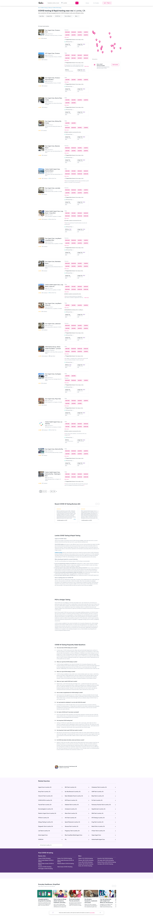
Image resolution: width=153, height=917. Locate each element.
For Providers (96, 3)
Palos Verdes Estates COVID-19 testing (45, 861)
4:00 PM (80, 79)
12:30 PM (80, 351)
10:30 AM (73, 32)
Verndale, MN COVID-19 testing (105, 864)
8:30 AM (86, 55)
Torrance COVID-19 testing (44, 866)
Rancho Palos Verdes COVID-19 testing (45, 864)
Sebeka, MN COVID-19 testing (85, 864)
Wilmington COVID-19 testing (45, 868)
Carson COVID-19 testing (44, 858)
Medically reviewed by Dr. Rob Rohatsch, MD (68, 766)
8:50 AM (73, 58)
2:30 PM (73, 35)
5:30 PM (73, 102)
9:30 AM (80, 171)
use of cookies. (92, 912)
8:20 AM (80, 55)
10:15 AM (74, 173)
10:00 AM (67, 32)
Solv (39, 7)
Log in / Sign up (107, 3)
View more (67, 37)
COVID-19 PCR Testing (57, 7)
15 (54, 491)
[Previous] (96, 504)
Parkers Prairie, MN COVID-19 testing (106, 862)
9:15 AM (73, 171)
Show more (86, 66)
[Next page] (56, 491)
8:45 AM (80, 423)
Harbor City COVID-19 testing (64, 858)
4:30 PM (86, 79)
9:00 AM (67, 171)
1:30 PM (86, 32)
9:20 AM (86, 58)
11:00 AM (86, 348)
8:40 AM (67, 58)
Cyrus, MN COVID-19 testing (85, 862)
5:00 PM (67, 102)
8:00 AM (67, 55)
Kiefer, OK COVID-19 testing (85, 866)
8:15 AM (67, 423)
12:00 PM (73, 351)
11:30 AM (67, 351)
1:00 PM (79, 32)
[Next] (99, 504)
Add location (115, 64)
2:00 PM (67, 35)
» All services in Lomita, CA (46, 845)
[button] (101, 49)
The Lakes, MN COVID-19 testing (105, 860)
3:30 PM (86, 35)
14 (51, 491)
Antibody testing (58, 552)
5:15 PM (79, 403)
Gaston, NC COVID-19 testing (85, 858)
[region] (107, 42)
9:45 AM (86, 171)
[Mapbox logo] (94, 59)
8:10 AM (73, 55)
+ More (74, 519)
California (50, 7)
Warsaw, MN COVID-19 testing (85, 860)
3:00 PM (80, 35)
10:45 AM (86, 173)
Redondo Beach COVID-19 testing (65, 863)
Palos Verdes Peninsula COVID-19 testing (65, 861)
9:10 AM (80, 58)
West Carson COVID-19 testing (64, 866)
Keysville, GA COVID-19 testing (105, 858)
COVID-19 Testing (44, 7)
